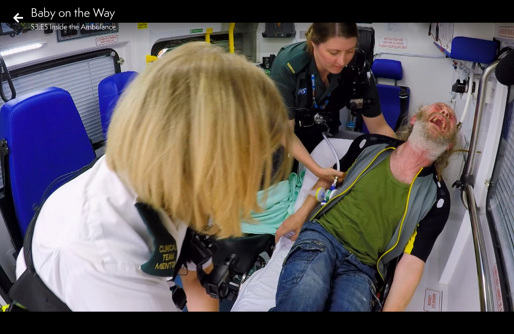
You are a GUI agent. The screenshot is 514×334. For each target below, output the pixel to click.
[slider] (254, 311)
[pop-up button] (480, 322)
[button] (11, 322)
